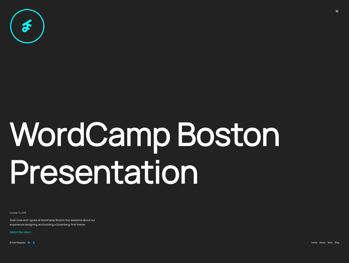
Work (330, 242)
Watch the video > (21, 232)
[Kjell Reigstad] (27, 42)
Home (314, 242)
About (322, 242)
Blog (337, 242)
